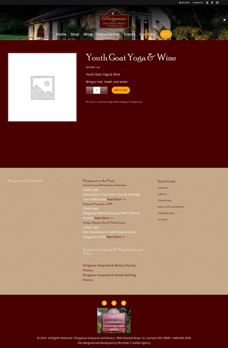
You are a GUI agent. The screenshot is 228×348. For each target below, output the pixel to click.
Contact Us (198, 2)
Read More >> (116, 199)
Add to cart (121, 90)
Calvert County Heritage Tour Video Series (105, 185)
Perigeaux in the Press (98, 181)
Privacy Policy (164, 200)
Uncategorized (135, 102)
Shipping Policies (166, 213)
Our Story (162, 219)
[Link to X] (207, 2)
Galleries (162, 194)
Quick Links (166, 181)
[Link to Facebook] (212, 2)
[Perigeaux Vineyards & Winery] (114, 18)
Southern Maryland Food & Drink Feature (104, 222)
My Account (184, 2)
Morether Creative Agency (134, 343)
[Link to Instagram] (217, 2)
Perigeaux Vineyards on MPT (97, 203)
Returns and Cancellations (171, 206)
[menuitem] (184, 2)
